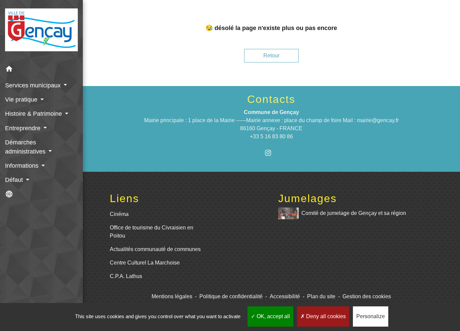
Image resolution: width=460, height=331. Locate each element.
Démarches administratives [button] (26, 147)
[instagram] (271, 152)
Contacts (271, 99)
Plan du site (321, 296)
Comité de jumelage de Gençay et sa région (353, 213)
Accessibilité (285, 296)
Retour (271, 55)
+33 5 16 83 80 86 (271, 136)
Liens (124, 198)
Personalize (370, 316)
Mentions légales (172, 296)
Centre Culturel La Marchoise (145, 263)
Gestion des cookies (366, 296)
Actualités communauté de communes (155, 249)
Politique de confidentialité (231, 296)
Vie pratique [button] (22, 99)
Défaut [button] (15, 179)
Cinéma (119, 214)
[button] (41, 70)
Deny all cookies (325, 316)
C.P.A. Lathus (126, 276)
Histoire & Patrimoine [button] (34, 113)
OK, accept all (272, 316)
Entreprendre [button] (23, 128)
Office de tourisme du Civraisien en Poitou (151, 232)
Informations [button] (22, 165)
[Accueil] (41, 31)
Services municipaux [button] (33, 85)
